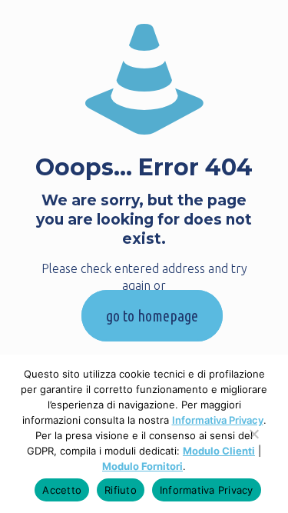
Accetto (61, 490)
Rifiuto (120, 490)
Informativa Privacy (217, 420)
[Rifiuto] (253, 441)
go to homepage (152, 316)
